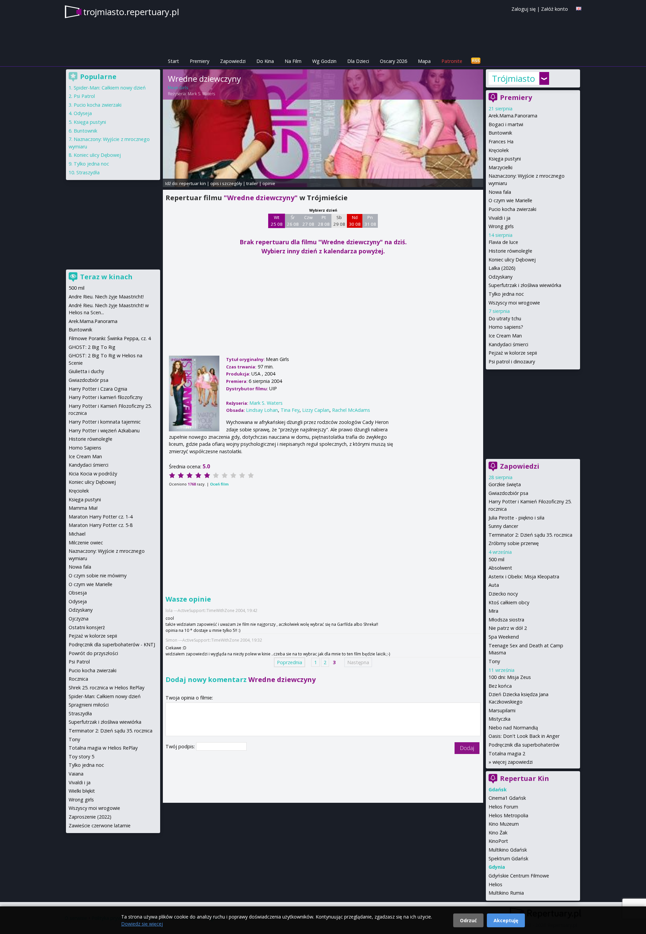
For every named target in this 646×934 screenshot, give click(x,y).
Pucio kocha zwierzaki (512, 209)
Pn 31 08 (370, 220)
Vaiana (76, 773)
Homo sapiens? (506, 327)
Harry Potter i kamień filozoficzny (105, 397)
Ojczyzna (78, 618)
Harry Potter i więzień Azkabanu (104, 430)
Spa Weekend (504, 637)
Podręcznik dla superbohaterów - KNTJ (112, 644)
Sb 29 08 (339, 220)
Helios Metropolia (508, 815)
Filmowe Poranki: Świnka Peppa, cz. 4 (110, 338)
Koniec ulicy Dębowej (512, 259)
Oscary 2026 (393, 61)
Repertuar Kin (524, 778)
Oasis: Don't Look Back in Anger (524, 736)
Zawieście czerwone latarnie (100, 825)
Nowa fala (500, 192)
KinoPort (498, 841)
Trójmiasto (513, 78)
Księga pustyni (505, 158)
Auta (494, 585)
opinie (268, 183)
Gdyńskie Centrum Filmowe (519, 875)
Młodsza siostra (506, 619)
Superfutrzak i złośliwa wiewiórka (525, 285)
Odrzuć (468, 920)
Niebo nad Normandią (513, 727)
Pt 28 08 (324, 220)
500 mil (496, 559)
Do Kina (265, 61)
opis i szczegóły (226, 183)
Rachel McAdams (351, 410)
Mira (493, 611)
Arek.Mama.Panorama (513, 115)
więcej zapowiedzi (513, 762)
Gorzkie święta (505, 484)
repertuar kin (192, 183)
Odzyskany (500, 277)
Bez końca (500, 686)
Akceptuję (506, 920)
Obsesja (78, 592)
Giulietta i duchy (86, 371)
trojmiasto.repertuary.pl (131, 12)
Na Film (293, 61)
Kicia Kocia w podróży (93, 473)
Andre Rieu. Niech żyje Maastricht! (106, 296)
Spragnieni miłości (89, 705)
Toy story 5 (81, 756)
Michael (77, 534)
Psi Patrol (84, 96)
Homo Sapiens (85, 447)
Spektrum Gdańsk (508, 858)
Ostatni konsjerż (87, 627)
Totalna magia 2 (507, 753)
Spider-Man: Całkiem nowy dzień (110, 87)
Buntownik (500, 133)
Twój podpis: (181, 746)
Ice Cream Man (505, 335)
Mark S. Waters (201, 94)
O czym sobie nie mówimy (98, 575)
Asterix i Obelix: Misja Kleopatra (524, 576)
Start (173, 61)
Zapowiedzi (233, 61)
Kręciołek (499, 150)
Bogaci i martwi (506, 124)
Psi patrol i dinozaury (512, 361)
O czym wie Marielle (510, 200)
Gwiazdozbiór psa (508, 493)
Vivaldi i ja (499, 218)
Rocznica (78, 679)
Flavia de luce (503, 242)
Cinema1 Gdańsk (507, 798)
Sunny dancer (503, 526)
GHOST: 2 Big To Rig (92, 347)
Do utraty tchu (505, 318)
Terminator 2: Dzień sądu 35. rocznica (530, 535)
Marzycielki (500, 167)
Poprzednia (289, 662)
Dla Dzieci (358, 61)
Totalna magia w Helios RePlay (103, 748)
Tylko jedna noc (506, 294)
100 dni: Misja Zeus (510, 677)
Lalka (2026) (502, 268)
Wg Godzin (324, 61)
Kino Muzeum (504, 824)
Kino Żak (498, 832)
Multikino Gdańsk (508, 850)
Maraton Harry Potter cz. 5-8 (101, 525)
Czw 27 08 (308, 220)
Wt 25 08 (277, 220)
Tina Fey (290, 410)
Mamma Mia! (83, 508)
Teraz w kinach (106, 276)
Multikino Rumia (506, 893)
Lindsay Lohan (262, 410)
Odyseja (83, 113)
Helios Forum (503, 806)
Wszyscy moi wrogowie (514, 302)
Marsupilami (502, 710)
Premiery (199, 61)
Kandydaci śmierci (508, 344)
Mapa (424, 61)
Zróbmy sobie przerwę (514, 543)
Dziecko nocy (503, 593)
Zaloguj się (523, 9)
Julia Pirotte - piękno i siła (516, 517)
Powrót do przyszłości (93, 653)
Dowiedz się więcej (142, 924)
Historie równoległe (510, 251)
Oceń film (219, 484)
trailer (252, 183)
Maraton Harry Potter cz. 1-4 (101, 516)
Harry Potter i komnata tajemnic (105, 422)
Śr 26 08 (293, 220)
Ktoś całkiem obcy (509, 602)
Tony (494, 661)
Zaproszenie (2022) (90, 817)
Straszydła (88, 172)
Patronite (451, 61)
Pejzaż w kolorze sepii (513, 353)
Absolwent (500, 568)
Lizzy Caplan (315, 410)
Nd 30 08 (355, 220)
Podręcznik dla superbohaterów (524, 745)
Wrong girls (501, 226)
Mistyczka (499, 719)
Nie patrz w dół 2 (508, 628)
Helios (495, 884)
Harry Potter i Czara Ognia (98, 389)
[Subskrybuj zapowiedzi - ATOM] (475, 61)
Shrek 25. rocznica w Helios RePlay (106, 687)
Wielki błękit (82, 791)
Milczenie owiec (86, 542)
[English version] (578, 8)
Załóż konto (554, 9)
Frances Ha (501, 141)
